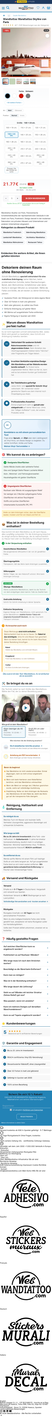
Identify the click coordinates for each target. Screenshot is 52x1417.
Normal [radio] (14, 115)
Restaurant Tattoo (35, 242)
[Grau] (28, 96)
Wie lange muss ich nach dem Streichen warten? (22, 962)
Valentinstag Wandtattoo (35, 232)
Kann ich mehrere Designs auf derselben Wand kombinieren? (22, 1008)
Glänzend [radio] (18, 110)
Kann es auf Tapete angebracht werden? (22, 1015)
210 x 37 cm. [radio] (26, 149)
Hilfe (33, 1171)
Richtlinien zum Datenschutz (33, 1110)
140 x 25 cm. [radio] (25, 135)
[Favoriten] (38, 7)
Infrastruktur (23, 1159)
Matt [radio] (10, 110)
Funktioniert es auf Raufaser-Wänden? (21, 955)
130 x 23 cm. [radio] (11, 135)
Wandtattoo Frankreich (12, 232)
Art (4, 110)
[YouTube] (10, 1412)
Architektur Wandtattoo (35, 237)
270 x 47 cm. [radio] (25, 163)
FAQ (34, 1152)
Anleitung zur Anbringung (10, 1153)
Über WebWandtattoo (9, 1159)
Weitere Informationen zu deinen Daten (13, 1122)
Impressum (27, 1165)
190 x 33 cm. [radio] (40, 142)
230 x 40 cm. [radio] (11, 156)
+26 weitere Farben (14, 103)
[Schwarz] (7, 96)
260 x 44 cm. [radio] (11, 163)
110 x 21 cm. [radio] (26, 128)
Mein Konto (26, 1171)
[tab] (6, 81)
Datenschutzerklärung (13, 1165)
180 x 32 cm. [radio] (25, 142)
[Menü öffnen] (4, 8)
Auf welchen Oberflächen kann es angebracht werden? (19, 947)
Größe (26, 123)
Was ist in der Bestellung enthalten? (20, 981)
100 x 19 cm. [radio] (11, 128)
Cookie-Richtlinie (39, 1165)
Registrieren (26, 1116)
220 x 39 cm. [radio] (40, 149)
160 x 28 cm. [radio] (11, 142)
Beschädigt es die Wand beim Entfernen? (22, 969)
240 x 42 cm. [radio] (26, 156)
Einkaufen (5, 1150)
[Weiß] (14, 96)
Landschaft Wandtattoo (12, 237)
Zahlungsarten (17, 1152)
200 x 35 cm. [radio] (11, 149)
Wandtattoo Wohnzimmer (13, 242)
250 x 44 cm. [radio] (40, 156)
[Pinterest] (7, 1412)
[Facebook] (4, 1412)
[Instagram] (1, 1412)
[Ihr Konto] (43, 7)
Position (6, 115)
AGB (2, 1165)
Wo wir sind (33, 1159)
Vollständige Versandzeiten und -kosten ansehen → (26, 901)
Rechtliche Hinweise (9, 1163)
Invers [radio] (22, 115)
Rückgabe (28, 1152)
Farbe (26, 91)
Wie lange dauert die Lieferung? (18, 986)
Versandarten (5, 1152)
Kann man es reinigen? (14, 975)
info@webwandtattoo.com (11, 1171)
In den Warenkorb (35, 198)
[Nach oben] (1, 1416)
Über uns (4, 1158)
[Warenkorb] (48, 7)
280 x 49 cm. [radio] (40, 163)
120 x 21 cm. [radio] (40, 128)
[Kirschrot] (21, 96)
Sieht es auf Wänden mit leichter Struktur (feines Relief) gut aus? (23, 993)
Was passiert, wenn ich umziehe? (19, 1001)
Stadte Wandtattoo (19, 15)
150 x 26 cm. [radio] (40, 135)
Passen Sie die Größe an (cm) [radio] (11, 170)
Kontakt (4, 1169)
